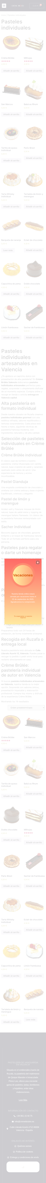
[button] (37, 562)
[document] (23, 591)
